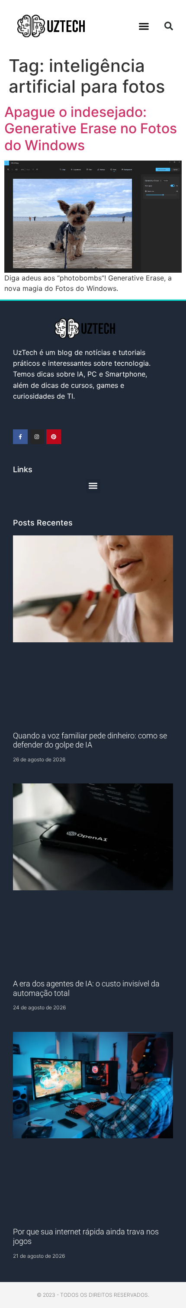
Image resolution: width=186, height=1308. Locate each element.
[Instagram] (37, 436)
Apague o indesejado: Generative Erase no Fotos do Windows (90, 128)
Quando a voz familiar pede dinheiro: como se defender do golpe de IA (90, 740)
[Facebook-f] (20, 436)
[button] (144, 26)
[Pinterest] (53, 436)
